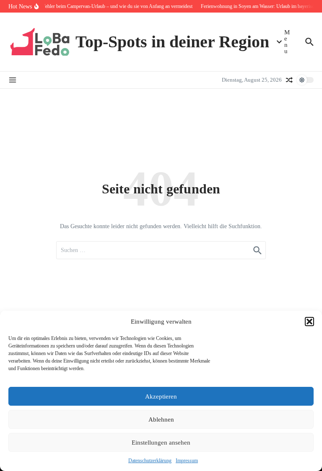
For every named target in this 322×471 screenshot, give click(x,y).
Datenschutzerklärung (149, 460)
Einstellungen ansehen (161, 442)
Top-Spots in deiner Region (172, 41)
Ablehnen (161, 419)
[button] (309, 321)
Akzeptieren (161, 396)
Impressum (187, 460)
